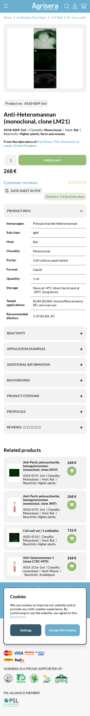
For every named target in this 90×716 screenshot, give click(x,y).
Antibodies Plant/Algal (32, 17)
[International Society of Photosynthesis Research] (46, 679)
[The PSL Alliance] (11, 703)
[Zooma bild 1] (45, 58)
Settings (26, 630)
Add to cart (71, 538)
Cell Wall (56, 17)
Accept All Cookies (62, 630)
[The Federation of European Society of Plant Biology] (21, 679)
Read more (18, 617)
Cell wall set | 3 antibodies (41, 531)
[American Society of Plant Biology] (8, 679)
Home (8, 17)
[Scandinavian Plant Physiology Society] (61, 679)
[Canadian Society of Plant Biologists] (34, 679)
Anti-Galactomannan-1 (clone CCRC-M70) (38, 559)
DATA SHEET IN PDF (26, 191)
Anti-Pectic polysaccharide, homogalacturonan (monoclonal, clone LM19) (41, 465)
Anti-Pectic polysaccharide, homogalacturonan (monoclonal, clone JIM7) (41, 499)
